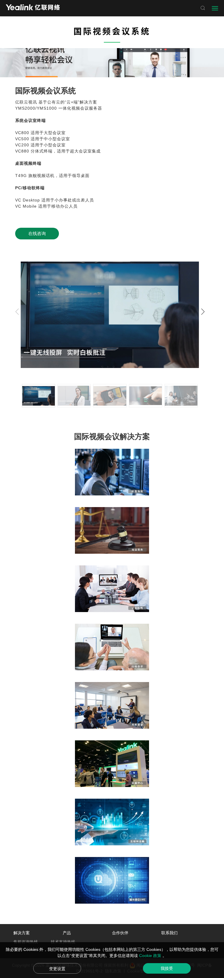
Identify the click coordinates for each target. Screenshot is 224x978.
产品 (67, 932)
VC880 (22, 151)
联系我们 (169, 932)
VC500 (22, 138)
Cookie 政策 (150, 955)
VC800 (22, 132)
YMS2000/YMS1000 (36, 108)
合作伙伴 (120, 932)
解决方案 (21, 932)
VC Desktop (27, 200)
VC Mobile (26, 206)
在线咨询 (37, 233)
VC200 (22, 145)
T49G (21, 175)
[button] (203, 312)
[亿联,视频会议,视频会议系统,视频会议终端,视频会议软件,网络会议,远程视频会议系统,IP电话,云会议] (33, 8)
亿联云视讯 (26, 102)
